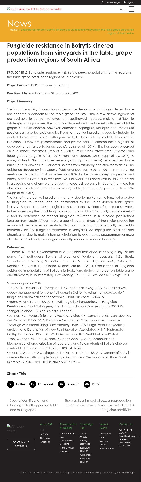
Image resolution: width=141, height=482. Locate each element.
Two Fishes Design (125, 472)
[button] (127, 9)
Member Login (112, 2)
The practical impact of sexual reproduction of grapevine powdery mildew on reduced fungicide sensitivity (96, 405)
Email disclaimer (91, 472)
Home (13, 29)
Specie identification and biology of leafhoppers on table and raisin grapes (32, 405)
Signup (130, 2)
